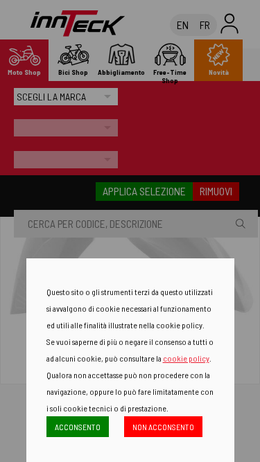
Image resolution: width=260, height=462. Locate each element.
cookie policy (186, 358)
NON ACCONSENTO (163, 427)
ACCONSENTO (78, 427)
